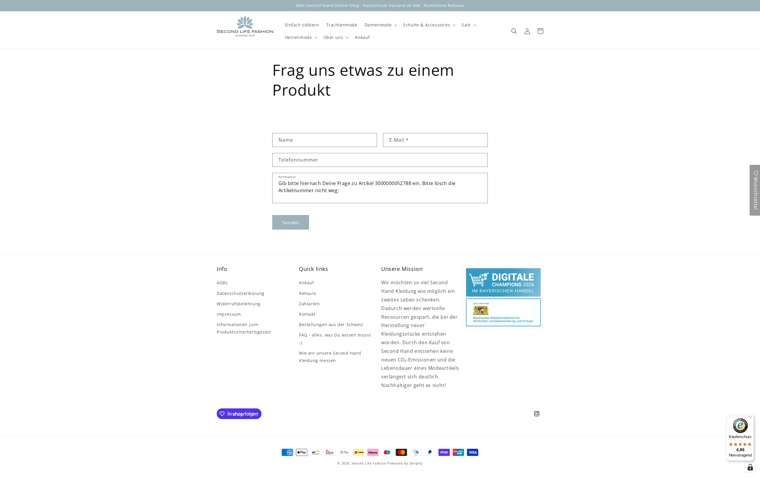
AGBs (222, 282)
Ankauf (306, 282)
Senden (290, 222)
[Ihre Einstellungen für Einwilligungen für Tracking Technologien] (750, 467)
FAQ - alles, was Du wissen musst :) (335, 338)
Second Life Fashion (369, 463)
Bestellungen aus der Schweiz (331, 324)
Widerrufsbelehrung (239, 304)
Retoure (307, 293)
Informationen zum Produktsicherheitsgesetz (244, 328)
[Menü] (750, 418)
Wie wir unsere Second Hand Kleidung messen (330, 356)
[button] (380, 25)
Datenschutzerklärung (241, 293)
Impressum (229, 314)
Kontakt (307, 314)
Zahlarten (309, 304)
